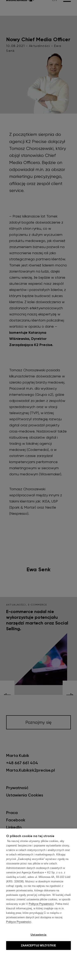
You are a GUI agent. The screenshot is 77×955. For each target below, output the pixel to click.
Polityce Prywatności (41, 903)
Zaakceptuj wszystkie (38, 945)
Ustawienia (38, 934)
